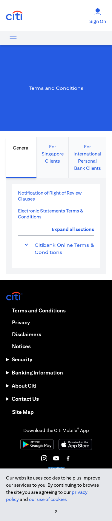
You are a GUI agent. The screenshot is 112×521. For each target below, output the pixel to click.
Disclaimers (26, 334)
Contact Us (25, 399)
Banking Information (37, 372)
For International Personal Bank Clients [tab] (87, 157)
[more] (13, 38)
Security (22, 359)
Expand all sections (73, 229)
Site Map (23, 412)
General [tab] (21, 148)
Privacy (21, 322)
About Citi (24, 386)
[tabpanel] (56, 226)
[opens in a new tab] (14, 15)
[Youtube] (56, 458)
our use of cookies (48, 499)
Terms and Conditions (39, 310)
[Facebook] (68, 458)
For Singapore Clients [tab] (53, 154)
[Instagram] (44, 458)
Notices (21, 346)
